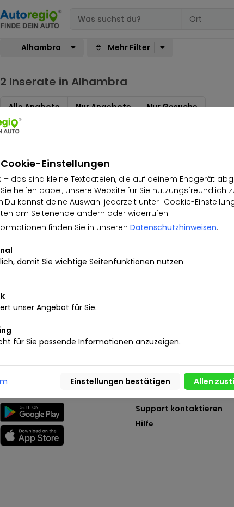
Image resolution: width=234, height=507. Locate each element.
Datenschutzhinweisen (173, 227)
